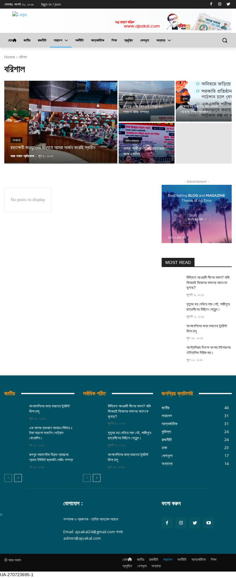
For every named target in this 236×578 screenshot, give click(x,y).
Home (9, 57)
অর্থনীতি (129, 98)
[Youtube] (208, 523)
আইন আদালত (132, 140)
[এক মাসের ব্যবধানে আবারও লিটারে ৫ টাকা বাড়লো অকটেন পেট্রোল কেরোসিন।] (14, 432)
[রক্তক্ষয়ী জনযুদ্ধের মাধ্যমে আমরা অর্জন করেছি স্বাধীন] (60, 122)
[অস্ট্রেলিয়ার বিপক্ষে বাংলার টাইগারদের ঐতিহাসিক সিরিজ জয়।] (172, 352)
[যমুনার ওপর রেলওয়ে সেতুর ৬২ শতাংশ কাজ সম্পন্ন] (147, 101)
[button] (224, 40)
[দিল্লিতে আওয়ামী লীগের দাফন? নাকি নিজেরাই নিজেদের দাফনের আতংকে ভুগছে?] (172, 282)
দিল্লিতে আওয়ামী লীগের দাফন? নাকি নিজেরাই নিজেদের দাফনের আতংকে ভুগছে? (208, 282)
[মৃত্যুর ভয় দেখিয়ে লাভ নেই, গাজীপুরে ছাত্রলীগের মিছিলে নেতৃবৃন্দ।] (172, 309)
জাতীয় (9, 393)
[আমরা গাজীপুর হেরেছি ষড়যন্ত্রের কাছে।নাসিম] (147, 143)
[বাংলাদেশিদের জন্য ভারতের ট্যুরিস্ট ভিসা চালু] (172, 331)
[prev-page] (8, 478)
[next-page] (18, 478)
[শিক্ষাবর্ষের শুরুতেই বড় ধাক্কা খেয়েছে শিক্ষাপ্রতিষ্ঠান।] (204, 101)
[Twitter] (228, 4)
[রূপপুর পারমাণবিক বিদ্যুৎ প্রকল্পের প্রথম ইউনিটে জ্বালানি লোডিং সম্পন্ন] (14, 459)
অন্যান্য (16, 140)
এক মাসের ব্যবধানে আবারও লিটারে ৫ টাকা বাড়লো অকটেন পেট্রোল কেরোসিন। (51, 433)
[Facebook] (211, 4)
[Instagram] (219, 4)
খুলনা (185, 98)
